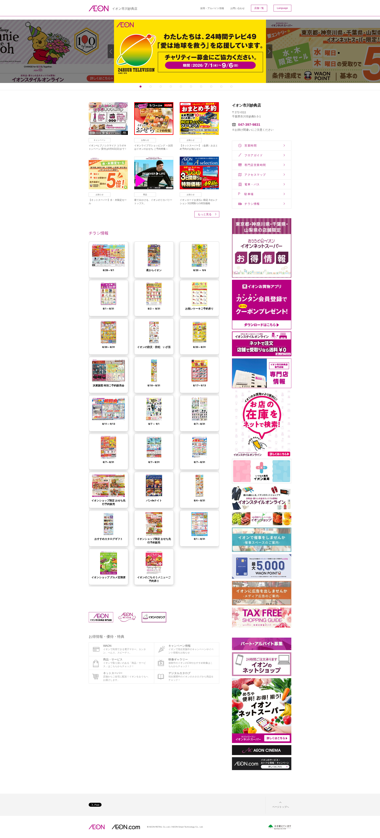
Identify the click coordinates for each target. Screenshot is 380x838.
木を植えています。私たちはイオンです (279, 827)
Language (282, 8)
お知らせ (145, 140)
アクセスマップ (255, 174)
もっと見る (205, 214)
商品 (145, 194)
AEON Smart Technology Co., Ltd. (187, 827)
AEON (96, 827)
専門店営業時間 (255, 165)
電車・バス (252, 184)
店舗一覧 (259, 8)
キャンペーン (99, 140)
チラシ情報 (252, 203)
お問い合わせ (237, 8)
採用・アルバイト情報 (212, 8)
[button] (277, 804)
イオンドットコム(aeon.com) (126, 827)
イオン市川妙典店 (124, 8)
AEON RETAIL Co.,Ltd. (159, 827)
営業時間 (250, 145)
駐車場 (249, 194)
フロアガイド (253, 155)
